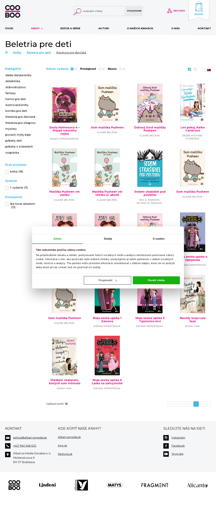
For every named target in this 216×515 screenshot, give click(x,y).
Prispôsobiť (106, 280)
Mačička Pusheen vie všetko (64, 193)
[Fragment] (155, 485)
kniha (16, 171)
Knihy (35, 28)
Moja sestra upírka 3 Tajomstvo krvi (150, 320)
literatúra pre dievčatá (20, 116)
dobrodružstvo (15, 87)
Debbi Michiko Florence (192, 137)
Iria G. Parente (149, 199)
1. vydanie (19, 187)
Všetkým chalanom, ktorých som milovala (64, 382)
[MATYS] (114, 485)
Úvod (9, 28)
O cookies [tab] (159, 238)
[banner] (18, 11)
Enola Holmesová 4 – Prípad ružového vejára (65, 131)
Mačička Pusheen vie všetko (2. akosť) (107, 193)
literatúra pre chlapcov (20, 123)
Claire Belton (107, 132)
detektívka (12, 81)
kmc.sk (62, 445)
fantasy (10, 93)
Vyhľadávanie (134, 11)
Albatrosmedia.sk (69, 437)
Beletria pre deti (39, 52)
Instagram (178, 437)
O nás (175, 28)
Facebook (178, 445)
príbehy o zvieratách (19, 146)
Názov (112, 68)
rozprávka (12, 152)
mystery (11, 128)
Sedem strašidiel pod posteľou (150, 193)
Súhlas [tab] (57, 238)
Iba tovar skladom (22, 205)
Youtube (177, 454)
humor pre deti (15, 99)
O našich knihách (140, 28)
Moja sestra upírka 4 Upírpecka (192, 258)
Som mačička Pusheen (107, 127)
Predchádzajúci (179, 404)
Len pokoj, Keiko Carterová (193, 129)
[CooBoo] (14, 485)
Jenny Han (192, 326)
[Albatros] (81, 485)
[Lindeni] (47, 485)
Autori (103, 28)
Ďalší (205, 404)
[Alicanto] (197, 485)
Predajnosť (88, 68)
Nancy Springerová (64, 138)
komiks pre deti (16, 111)
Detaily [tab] (108, 238)
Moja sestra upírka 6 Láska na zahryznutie (107, 382)
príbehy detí (13, 140)
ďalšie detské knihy (18, 75)
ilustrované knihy (17, 105)
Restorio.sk (65, 454)
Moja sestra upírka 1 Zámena (107, 320)
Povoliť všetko (156, 280)
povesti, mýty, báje (18, 134)
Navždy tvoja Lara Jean (193, 320)
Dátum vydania (57, 68)
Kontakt (204, 28)
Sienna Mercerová (192, 264)
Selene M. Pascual (150, 202)
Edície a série (70, 28)
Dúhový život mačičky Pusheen (150, 129)
